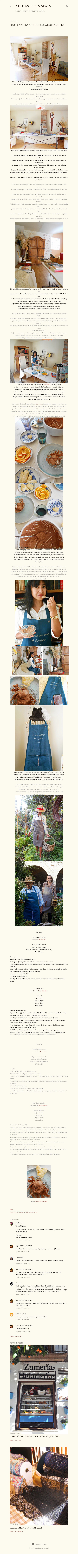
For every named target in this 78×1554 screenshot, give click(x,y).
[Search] (67, 6)
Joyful (18, 1223)
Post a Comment (15, 1336)
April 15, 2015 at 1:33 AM (22, 1251)
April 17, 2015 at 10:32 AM (23, 1294)
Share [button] (11, 1209)
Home (18, 11)
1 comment (18, 1440)
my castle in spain (33, 6)
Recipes (34, 11)
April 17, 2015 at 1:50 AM (23, 1277)
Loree (18, 1257)
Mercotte (47, 384)
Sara (17, 1283)
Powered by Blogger (41, 1544)
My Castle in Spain (22, 1246)
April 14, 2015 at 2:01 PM (23, 1240)
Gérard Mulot (42, 991)
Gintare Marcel (44, 1548)
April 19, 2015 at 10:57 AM (23, 1308)
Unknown (19, 1314)
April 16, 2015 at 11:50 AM (23, 1263)
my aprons (22, 1212)
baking (16, 1212)
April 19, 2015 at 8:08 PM (23, 1320)
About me (26, 11)
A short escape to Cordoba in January (35, 1436)
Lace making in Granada (26, 1527)
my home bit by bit (31, 1212)
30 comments (19, 1531)
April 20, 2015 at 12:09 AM (23, 1331)
